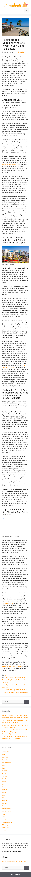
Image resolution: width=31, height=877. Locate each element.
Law (3, 784)
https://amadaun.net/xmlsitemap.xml (14, 861)
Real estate (22, 680)
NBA (3, 795)
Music (4, 792)
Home (4, 781)
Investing (17, 677)
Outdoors (5, 800)
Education (5, 760)
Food (4, 768)
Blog (6, 675)
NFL (3, 798)
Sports (4, 814)
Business (5, 757)
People (4, 803)
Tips (3, 817)
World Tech (6, 827)
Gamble (4, 771)
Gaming (4, 773)
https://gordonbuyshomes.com (12, 666)
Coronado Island (7, 603)
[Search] (26, 702)
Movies (4, 789)
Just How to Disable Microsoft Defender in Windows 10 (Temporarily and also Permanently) (15, 732)
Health (4, 779)
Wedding (5, 825)
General (4, 776)
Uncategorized (7, 822)
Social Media (6, 811)
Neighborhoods (12, 680)
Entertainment (6, 762)
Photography (6, 808)
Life (3, 787)
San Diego (5, 682)
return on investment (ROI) (10, 164)
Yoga (4, 830)
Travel (4, 819)
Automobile (6, 752)
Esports (4, 765)
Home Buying (9, 677)
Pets (3, 806)
